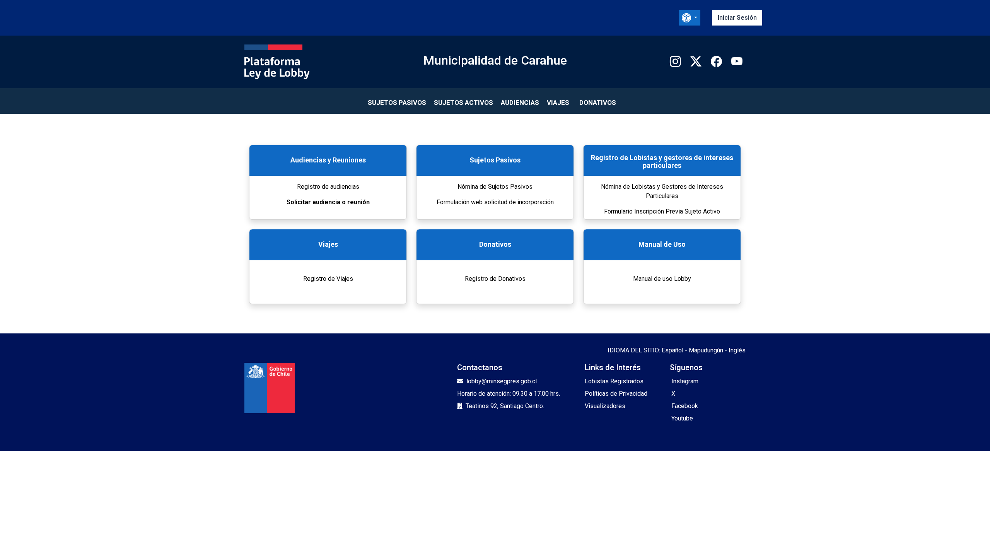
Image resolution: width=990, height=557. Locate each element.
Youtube (682, 418)
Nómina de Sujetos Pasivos (495, 186)
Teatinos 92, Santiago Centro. (505, 406)
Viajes (558, 102)
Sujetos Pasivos (397, 102)
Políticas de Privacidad (616, 393)
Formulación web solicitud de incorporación (495, 202)
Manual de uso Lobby (662, 278)
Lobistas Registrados (614, 381)
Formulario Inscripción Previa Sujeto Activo (662, 211)
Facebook (684, 406)
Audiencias (520, 102)
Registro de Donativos (495, 278)
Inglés (737, 350)
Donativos (597, 102)
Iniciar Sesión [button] (737, 17)
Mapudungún (706, 350)
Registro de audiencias (328, 186)
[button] (689, 18)
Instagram (684, 381)
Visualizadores (605, 406)
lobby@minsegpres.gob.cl (501, 381)
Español (672, 350)
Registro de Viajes (328, 278)
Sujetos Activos (463, 102)
